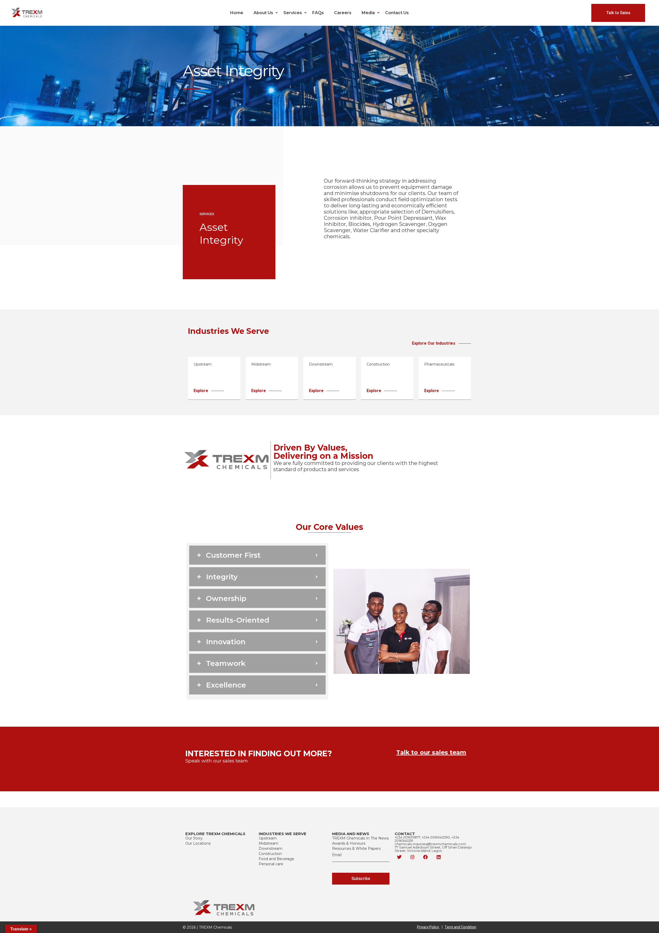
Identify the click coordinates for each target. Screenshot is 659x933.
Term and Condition (460, 927)
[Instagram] (412, 857)
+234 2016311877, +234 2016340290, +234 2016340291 (427, 839)
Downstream (270, 848)
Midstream (268, 843)
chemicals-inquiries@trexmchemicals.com (430, 844)
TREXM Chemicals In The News (360, 838)
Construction (270, 853)
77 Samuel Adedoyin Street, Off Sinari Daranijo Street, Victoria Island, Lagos (433, 849)
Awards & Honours (348, 843)
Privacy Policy (430, 927)
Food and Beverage (276, 858)
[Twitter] (399, 857)
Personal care (271, 864)
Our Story (194, 838)
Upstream (268, 838)
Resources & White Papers (356, 848)
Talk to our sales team (431, 752)
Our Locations (198, 843)
